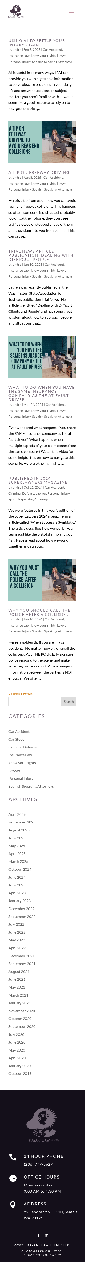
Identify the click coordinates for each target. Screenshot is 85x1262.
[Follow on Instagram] (46, 1236)
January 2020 (19, 1065)
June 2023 (17, 885)
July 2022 (16, 924)
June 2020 (17, 1042)
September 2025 (21, 822)
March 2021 (18, 995)
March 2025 (18, 861)
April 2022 (17, 948)
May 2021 (16, 987)
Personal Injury (19, 62)
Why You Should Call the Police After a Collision (39, 612)
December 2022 (21, 908)
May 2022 (16, 940)
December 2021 (21, 956)
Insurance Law (19, 56)
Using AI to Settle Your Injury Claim (36, 42)
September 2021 (21, 963)
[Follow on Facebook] (38, 1236)
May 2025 (16, 845)
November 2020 (21, 1010)
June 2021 (17, 979)
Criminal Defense (21, 493)
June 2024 (17, 877)
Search (69, 702)
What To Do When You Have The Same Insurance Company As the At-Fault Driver (41, 393)
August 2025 (19, 830)
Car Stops (16, 739)
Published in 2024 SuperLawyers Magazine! (38, 480)
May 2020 (16, 1050)
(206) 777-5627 (38, 1164)
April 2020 (17, 1057)
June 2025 (17, 838)
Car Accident (52, 49)
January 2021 (19, 1003)
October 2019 (19, 1073)
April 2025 (17, 853)
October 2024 (19, 869)
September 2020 (21, 1026)
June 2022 (17, 932)
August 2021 (19, 971)
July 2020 (16, 1034)
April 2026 (17, 814)
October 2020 (19, 1018)
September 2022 (21, 916)
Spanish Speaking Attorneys (52, 62)
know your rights (43, 56)
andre (17, 49)
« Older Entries (20, 694)
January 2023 (19, 900)
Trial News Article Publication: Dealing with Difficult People (41, 255)
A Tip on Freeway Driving (39, 172)
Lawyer (62, 56)
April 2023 (17, 893)
